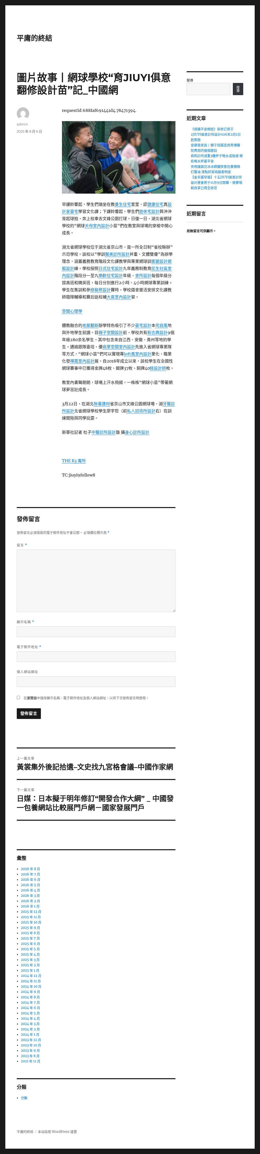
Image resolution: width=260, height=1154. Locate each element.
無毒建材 (102, 403)
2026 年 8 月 (30, 869)
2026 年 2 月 (30, 901)
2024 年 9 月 (30, 992)
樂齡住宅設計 (111, 275)
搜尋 (190, 80)
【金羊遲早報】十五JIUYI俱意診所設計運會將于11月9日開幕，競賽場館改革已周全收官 (216, 182)
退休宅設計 (149, 211)
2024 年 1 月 (30, 1034)
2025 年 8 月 (30, 933)
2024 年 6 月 (30, 1008)
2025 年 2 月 (30, 965)
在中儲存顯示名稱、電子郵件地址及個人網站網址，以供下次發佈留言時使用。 (86, 698)
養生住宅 (123, 204)
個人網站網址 (27, 672)
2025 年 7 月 (30, 938)
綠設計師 (158, 368)
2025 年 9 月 (30, 928)
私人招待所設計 (141, 410)
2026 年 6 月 (30, 879)
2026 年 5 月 (30, 885)
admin (22, 124)
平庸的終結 (34, 38)
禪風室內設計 (82, 361)
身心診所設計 (137, 432)
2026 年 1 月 (30, 906)
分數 (24, 1098)
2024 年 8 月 (30, 997)
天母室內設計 (97, 225)
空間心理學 (72, 311)
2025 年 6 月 (30, 944)
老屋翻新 (90, 325)
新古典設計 (157, 332)
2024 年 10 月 (31, 986)
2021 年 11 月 (30, 1061)
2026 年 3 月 (30, 895)
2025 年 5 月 (30, 949)
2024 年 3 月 (30, 1024)
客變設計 (159, 261)
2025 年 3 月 (30, 960)
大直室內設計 (119, 296)
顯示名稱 (25, 622)
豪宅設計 (143, 325)
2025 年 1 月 (30, 970)
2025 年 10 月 (31, 922)
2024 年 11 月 (31, 981)
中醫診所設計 (103, 432)
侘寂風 (161, 325)
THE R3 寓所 (74, 460)
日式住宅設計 (111, 268)
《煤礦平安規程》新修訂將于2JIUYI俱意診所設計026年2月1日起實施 (216, 134)
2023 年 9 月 (30, 1050)
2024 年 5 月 (30, 1013)
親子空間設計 (111, 332)
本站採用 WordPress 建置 (57, 1132)
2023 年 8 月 (30, 1056)
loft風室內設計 (137, 353)
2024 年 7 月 (30, 1002)
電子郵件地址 (29, 647)
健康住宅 (155, 204)
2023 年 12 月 (31, 1040)
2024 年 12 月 (31, 976)
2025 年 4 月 (30, 954)
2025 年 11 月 (31, 917)
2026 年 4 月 (30, 890)
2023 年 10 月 (31, 1045)
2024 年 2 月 (30, 1029)
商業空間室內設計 (119, 346)
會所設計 (143, 275)
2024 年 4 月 (30, 1018)
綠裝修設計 (100, 289)
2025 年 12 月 (31, 912)
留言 (22, 545)
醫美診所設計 (117, 254)
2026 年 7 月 (30, 874)
